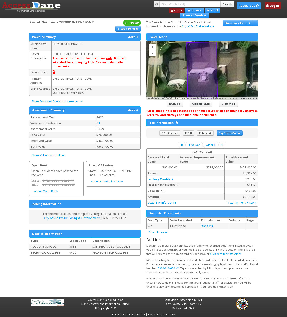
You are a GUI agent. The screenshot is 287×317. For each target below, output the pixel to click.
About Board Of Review (107, 181)
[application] (202, 70)
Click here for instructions (226, 254)
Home (115, 314)
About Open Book (46, 191)
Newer (195, 145)
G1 (98, 123)
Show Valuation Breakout (48, 155)
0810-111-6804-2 (168, 268)
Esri (255, 98)
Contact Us (169, 314)
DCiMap (174, 104)
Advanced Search (193, 15)
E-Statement (169, 133)
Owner (177, 10)
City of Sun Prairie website (198, 26)
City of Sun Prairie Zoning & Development (72, 218)
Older (210, 145)
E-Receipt (205, 133)
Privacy (141, 314)
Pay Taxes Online (230, 133)
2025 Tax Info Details (162, 202)
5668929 (207, 226)
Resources (154, 314)
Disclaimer (128, 314)
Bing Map (228, 104)
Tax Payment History (242, 202)
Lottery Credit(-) (160, 179)
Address (195, 10)
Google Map (201, 104)
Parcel (213, 10)
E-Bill (188, 133)
